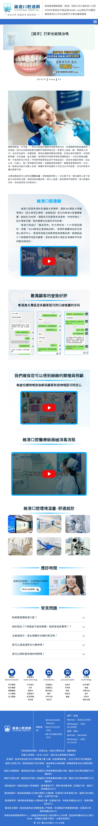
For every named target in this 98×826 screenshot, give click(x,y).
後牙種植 (11, 688)
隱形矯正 (49, 691)
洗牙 (30, 688)
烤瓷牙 (67, 694)
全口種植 (11, 697)
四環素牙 (30, 694)
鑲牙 (67, 691)
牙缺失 (67, 688)
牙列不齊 (49, 697)
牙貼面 (30, 700)
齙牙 (49, 694)
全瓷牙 (67, 685)
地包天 (49, 700)
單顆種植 (11, 691)
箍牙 (59, 79)
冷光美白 (30, 685)
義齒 (67, 697)
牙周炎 (86, 697)
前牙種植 (11, 685)
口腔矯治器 (35, 176)
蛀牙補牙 (86, 685)
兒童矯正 (49, 688)
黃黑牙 (30, 691)
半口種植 (11, 694)
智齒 (86, 688)
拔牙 (86, 694)
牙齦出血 (86, 691)
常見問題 (30, 697)
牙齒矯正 (49, 685)
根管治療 (86, 700)
